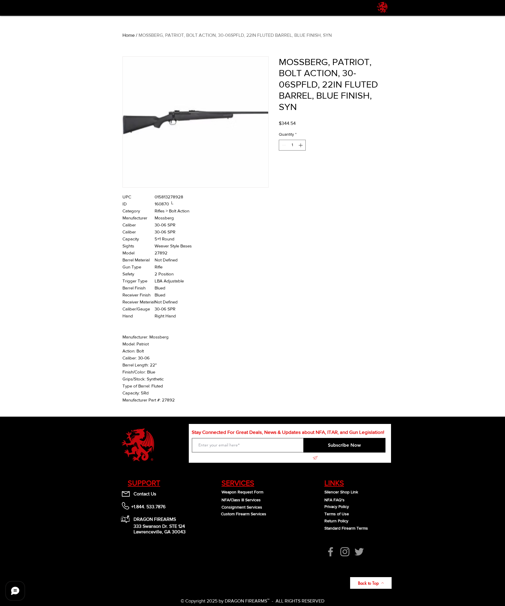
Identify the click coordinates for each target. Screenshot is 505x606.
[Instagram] (345, 552)
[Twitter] (359, 552)
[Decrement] (283, 145)
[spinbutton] (292, 145)
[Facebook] (330, 552)
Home (128, 35)
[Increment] (301, 145)
